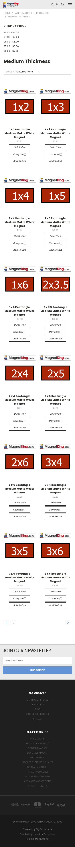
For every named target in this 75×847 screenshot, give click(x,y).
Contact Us (37, 704)
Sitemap (37, 718)
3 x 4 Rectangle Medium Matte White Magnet (55, 488)
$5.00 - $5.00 (11, 41)
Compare (18, 154)
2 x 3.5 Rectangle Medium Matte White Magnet (55, 311)
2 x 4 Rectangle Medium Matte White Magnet (20, 400)
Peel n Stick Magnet (37, 743)
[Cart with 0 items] (62, 4)
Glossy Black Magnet (37, 776)
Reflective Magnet (37, 771)
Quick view (19, 147)
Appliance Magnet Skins (37, 781)
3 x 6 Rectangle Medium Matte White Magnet (55, 577)
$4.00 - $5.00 (11, 37)
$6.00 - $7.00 (11, 51)
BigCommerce (44, 829)
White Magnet (37, 738)
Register (44, 714)
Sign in (30, 714)
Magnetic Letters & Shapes (37, 762)
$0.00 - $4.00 (11, 32)
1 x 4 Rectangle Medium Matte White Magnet (20, 222)
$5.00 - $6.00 (11, 46)
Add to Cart (19, 161)
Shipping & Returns (37, 699)
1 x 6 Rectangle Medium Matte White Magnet (20, 311)
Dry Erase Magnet (37, 752)
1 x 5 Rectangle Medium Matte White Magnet (55, 222)
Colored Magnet (37, 748)
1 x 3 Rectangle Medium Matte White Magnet (55, 133)
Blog (37, 709)
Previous (6, 843)
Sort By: (10, 71)
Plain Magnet (37, 757)
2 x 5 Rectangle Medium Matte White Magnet (55, 400)
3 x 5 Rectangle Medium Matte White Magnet (20, 577)
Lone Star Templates (44, 834)
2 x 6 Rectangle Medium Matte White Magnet (20, 488)
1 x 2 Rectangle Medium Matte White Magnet (20, 133)
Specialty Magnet (37, 767)
